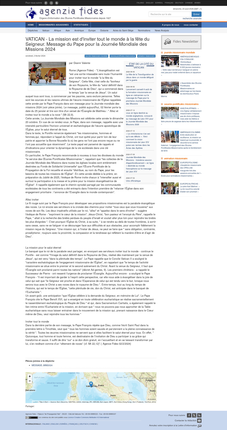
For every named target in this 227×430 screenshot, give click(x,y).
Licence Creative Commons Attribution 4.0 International (88, 417)
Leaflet (35, 402)
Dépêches (33, 30)
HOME (31, 24)
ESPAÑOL (159, 2)
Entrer (196, 14)
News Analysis (162, 30)
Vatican (45, 30)
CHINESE (189, 2)
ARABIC (197, 2)
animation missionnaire (146, 56)
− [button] (30, 381)
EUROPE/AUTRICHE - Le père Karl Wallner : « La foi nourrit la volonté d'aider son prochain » (190, 187)
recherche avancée (192, 18)
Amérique (79, 30)
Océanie (104, 30)
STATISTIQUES (81, 24)
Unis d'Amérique (133, 180)
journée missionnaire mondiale (96, 56)
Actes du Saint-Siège (123, 30)
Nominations (144, 30)
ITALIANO (140, 2)
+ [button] (30, 376)
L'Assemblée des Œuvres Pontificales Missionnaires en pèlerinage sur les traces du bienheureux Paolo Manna (181, 89)
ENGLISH (149, 2)
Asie (68, 30)
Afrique (57, 30)
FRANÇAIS (169, 2)
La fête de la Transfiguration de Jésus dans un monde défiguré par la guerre (140, 77)
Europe (92, 30)
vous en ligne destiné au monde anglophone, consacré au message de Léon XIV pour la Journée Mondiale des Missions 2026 (139, 118)
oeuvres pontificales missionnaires (122, 56)
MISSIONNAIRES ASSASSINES (54, 24)
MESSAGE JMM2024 (42, 365)
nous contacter (191, 24)
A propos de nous (170, 24)
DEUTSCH (179, 2)
